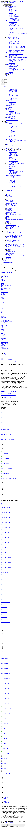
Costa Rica (3, 289)
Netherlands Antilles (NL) (6, 321)
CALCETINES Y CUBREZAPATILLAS (14, 183)
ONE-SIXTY (12, 23)
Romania (3, 331)
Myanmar (3, 319)
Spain (2, 339)
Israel (2, 306)
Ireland (2, 304)
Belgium (2, 284)
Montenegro (3, 317)
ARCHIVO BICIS (10, 118)
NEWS (5, 188)
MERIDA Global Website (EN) (8, 276)
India (2, 303)
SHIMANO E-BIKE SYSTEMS (16, 50)
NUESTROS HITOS (14, 43)
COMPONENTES (10, 150)
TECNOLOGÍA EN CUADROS (17, 49)
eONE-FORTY (12, 15)
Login (7, 75)
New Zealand (4, 324)
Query (2, 79)
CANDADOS (12, 173)
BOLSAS (11, 164)
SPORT (11, 130)
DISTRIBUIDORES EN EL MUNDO (18, 57)
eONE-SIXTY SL (13, 10)
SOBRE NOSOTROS (11, 37)
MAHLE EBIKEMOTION (15, 51)
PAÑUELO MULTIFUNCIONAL (17, 186)
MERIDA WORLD (10, 64)
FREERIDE (12, 127)
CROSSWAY (12, 116)
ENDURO (11, 97)
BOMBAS (11, 170)
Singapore (3, 334)
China (2, 286)
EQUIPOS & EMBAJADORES (13, 52)
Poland (2, 329)
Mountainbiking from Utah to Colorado (18, 255)
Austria (2, 283)
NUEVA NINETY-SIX (14, 25)
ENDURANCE (13, 104)
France (2, 298)
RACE (10, 103)
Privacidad (5, 800)
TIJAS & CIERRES (13, 155)
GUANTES (12, 181)
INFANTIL (9, 117)
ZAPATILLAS (12, 180)
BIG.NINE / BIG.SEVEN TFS (16, 28)
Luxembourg (3, 313)
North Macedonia (5, 325)
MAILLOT (11, 176)
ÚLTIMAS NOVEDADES (12, 20)
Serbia (2, 333)
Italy (2, 307)
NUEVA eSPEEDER (14, 19)
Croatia (2, 290)
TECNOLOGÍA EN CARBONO (17, 46)
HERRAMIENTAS (13, 172)
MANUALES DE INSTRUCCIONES (18, 60)
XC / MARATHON (13, 91)
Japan (2, 308)
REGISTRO (12, 63)
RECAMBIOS (12, 162)
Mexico (2, 316)
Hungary (3, 301)
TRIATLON (9, 105)
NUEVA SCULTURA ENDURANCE (18, 33)
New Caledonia (4, 322)
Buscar (2, 81)
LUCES (11, 167)
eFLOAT (11, 13)
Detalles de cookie (20, 825)
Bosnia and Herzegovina (6, 285)
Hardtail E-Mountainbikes (15, 129)
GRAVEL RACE (13, 112)
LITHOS (11, 7)
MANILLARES (13, 152)
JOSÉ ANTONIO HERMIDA (16, 54)
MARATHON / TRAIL (14, 93)
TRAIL (11, 94)
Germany (3, 299)
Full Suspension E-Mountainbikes (17, 123)
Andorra (2, 279)
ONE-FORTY (12, 24)
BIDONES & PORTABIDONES (17, 171)
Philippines (3, 327)
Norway (2, 326)
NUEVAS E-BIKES (11, 6)
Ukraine (2, 347)
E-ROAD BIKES (10, 144)
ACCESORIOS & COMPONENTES (15, 163)
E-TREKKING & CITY (12, 139)
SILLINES (11, 157)
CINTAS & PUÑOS (14, 154)
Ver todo (2, 503)
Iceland (2, 302)
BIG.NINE (11, 27)
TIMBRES (11, 168)
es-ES (4, 259)
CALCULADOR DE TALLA (16, 59)
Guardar (21, 826)
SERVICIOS (9, 56)
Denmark (3, 293)
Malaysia (3, 315)
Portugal (2, 330)
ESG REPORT (12, 42)
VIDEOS (11, 72)
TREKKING (9, 114)
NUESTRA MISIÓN (14, 38)
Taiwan (2, 344)
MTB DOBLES (13, 89)
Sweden (2, 340)
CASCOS (11, 179)
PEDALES (11, 158)
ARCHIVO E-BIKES (11, 147)
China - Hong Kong (5, 288)
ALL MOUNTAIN (13, 95)
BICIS (4, 86)
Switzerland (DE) (5, 342)
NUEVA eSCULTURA (14, 16)
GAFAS (11, 185)
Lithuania (3, 312)
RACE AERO (12, 102)
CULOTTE (12, 177)
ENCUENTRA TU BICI (12, 120)
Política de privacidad (9, 822)
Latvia (2, 311)
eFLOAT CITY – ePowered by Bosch (18, 140)
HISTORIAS (12, 68)
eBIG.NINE (12, 138)
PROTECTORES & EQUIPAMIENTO (14, 160)
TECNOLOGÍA (10, 45)
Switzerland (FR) (4, 343)
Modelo (5, 352)
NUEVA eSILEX (13, 18)
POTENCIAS (12, 153)
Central (5, 798)
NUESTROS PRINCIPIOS (15, 40)
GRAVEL (8, 109)
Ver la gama (3, 411)
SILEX (10, 36)
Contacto (5, 797)
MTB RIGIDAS (13, 90)
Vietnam (2, 349)
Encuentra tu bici (10, 73)
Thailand (3, 345)
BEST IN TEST (13, 66)
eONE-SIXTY (12, 14)
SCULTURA (12, 32)
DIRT (10, 29)
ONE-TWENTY (13, 22)
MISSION (11, 34)
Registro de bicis (7, 802)
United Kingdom (4, 348)
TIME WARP (12, 107)
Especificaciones (7, 353)
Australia (3, 281)
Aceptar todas (4, 825)
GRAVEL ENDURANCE (15, 113)
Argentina (3, 280)
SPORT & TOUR (13, 98)
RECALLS (11, 61)
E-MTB (8, 122)
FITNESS (8, 108)
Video (4, 354)
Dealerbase (5, 801)
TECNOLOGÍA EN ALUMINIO (17, 47)
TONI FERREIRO (13, 55)
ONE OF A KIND (13, 65)
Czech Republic (4, 292)
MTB (7, 88)
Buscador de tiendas (10, 77)
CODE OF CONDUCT (14, 41)
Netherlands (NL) (5, 320)
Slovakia (3, 335)
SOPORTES (12, 166)
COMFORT (12, 131)
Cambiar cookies (11, 825)
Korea (2, 310)
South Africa (3, 338)
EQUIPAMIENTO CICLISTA (13, 175)
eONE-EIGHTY (13, 11)
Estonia (2, 295)
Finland (2, 297)
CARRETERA (9, 100)
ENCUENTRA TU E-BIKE (12, 148)
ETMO (10, 9)
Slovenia (3, 336)
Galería (5, 356)
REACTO (11, 31)
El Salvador (3, 294)
